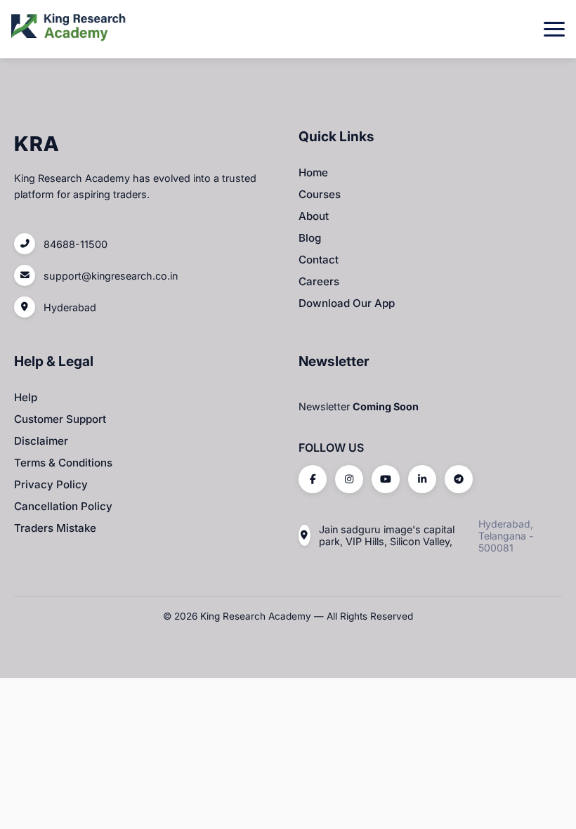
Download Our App (347, 303)
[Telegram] (459, 479)
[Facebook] (313, 479)
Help (25, 397)
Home (313, 172)
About (314, 216)
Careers (319, 281)
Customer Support (60, 419)
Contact (319, 259)
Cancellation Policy (63, 506)
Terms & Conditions (63, 462)
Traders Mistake (55, 528)
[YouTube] (386, 479)
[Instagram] (349, 479)
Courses (320, 194)
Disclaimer (41, 441)
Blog (310, 237)
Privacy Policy (51, 484)
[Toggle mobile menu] (554, 29)
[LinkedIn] (422, 479)
